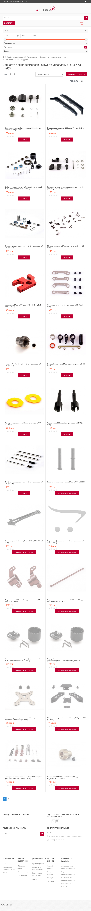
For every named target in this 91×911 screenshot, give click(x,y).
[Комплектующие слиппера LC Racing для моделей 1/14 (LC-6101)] (24, 223)
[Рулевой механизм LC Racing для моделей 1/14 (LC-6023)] (66, 341)
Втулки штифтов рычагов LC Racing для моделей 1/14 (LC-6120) (65, 542)
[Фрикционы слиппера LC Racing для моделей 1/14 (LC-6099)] (24, 400)
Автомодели (32, 57)
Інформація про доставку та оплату (9, 869)
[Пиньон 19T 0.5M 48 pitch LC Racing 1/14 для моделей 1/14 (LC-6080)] (66, 754)
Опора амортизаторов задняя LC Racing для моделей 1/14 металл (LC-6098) (21, 719)
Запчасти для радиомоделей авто (54, 57)
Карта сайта (22, 875)
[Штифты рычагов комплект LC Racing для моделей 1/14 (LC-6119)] (24, 459)
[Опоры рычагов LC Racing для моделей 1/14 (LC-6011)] (66, 282)
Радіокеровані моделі (16, 57)
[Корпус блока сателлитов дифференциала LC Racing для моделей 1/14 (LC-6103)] (24, 636)
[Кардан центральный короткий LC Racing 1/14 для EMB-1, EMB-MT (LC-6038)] (66, 577)
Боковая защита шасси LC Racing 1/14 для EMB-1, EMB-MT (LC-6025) (65, 129)
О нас (5, 863)
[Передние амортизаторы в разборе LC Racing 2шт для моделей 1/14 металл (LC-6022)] (24, 754)
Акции (34, 879)
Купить (24, 139)
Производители (38, 863)
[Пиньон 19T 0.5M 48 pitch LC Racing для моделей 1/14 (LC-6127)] (24, 341)
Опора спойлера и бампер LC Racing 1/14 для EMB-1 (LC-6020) (66, 719)
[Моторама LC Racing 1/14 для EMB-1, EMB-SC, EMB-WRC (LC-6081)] (24, 282)
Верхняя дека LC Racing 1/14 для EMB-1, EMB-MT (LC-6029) (24, 542)
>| (16, 799)
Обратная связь (21, 867)
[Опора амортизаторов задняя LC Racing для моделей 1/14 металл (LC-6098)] (24, 695)
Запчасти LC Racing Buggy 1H (16, 60)
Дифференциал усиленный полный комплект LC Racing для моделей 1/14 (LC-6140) (23, 188)
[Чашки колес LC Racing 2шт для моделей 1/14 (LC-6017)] (66, 400)
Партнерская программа (37, 874)
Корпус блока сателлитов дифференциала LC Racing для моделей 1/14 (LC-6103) (22, 660)
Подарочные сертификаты (37, 868)
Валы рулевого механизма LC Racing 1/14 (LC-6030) (66, 482)
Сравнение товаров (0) (77, 74)
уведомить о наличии (67, 493)
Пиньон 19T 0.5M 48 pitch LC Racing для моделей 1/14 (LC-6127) (23, 365)
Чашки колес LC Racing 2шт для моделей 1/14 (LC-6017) (65, 424)
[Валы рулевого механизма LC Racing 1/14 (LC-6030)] (66, 459)
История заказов (50, 873)
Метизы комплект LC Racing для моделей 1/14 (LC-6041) (65, 247)
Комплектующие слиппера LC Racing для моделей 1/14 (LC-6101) (24, 247)
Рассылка (50, 881)
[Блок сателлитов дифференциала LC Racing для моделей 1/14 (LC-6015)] (24, 105)
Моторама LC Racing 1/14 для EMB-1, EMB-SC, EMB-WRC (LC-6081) (23, 306)
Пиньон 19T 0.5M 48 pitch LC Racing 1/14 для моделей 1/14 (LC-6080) (63, 778)
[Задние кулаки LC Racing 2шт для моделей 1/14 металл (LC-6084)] (24, 577)
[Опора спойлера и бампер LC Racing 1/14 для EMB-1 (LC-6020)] (66, 695)
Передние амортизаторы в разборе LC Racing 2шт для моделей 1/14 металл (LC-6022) (23, 778)
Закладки (50, 878)
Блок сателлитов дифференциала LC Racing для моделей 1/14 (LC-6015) (23, 129)
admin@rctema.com (57, 840)
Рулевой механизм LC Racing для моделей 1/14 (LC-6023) (66, 365)
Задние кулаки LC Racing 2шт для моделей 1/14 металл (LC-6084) (22, 601)
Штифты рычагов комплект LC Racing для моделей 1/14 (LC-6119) (24, 483)
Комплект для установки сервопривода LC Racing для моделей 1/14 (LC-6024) (65, 188)
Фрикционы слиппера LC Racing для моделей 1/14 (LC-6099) (23, 424)
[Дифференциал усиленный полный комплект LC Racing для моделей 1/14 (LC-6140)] (24, 164)
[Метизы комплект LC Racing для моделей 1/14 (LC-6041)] (66, 223)
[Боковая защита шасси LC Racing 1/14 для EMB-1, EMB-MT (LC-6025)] (66, 105)
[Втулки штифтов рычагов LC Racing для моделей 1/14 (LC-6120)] (66, 518)
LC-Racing (9, 47)
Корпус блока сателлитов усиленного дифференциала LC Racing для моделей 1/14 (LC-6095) (65, 661)
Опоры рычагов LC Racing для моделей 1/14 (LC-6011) (65, 306)
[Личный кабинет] (86, 1)
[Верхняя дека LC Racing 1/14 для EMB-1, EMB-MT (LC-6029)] (24, 518)
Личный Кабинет (50, 867)
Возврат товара (23, 872)
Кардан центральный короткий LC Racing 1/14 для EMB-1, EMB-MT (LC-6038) (65, 601)
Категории (9, 23)
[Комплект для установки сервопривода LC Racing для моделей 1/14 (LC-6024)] (66, 164)
